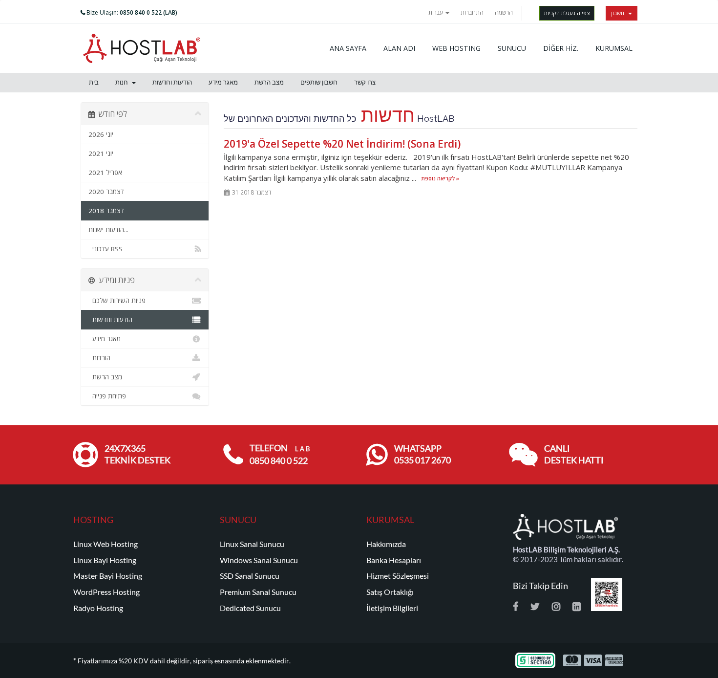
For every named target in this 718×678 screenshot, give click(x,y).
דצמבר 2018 (106, 210)
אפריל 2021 (105, 172)
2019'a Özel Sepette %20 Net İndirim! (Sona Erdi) (342, 144)
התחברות (472, 12)
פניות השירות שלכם (117, 300)
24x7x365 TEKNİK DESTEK (137, 454)
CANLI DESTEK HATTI (574, 454)
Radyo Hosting (98, 608)
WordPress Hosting (106, 592)
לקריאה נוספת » (440, 178)
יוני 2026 (100, 134)
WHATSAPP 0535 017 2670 (422, 454)
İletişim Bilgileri (392, 608)
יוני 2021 (100, 153)
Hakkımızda (386, 544)
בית (94, 82)
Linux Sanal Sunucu (252, 544)
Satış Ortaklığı (390, 592)
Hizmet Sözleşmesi (397, 575)
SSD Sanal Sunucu (249, 575)
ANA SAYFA (348, 48)
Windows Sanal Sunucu (259, 560)
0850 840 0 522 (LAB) (148, 12)
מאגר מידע (223, 82)
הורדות (99, 357)
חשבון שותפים (319, 82)
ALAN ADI (399, 48)
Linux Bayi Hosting (104, 560)
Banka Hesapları (393, 560)
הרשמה (504, 12)
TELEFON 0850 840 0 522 (280, 454)
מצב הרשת (269, 82)
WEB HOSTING (456, 48)
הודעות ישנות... (108, 229)
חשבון (619, 13)
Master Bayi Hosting (107, 575)
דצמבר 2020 (106, 191)
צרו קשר (365, 82)
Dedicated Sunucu (250, 608)
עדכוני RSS (105, 248)
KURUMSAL (614, 48)
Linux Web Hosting (105, 544)
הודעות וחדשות (172, 82)
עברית (436, 12)
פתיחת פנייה (107, 396)
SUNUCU (512, 48)
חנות (123, 82)
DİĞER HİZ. (560, 48)
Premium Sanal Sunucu (258, 592)
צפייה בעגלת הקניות (567, 13)
